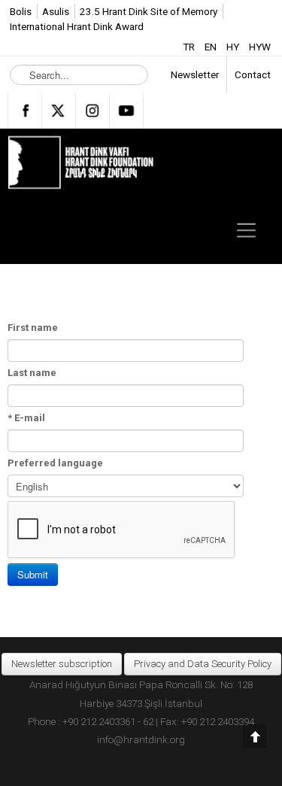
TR (190, 47)
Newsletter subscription (61, 663)
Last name (32, 372)
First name (33, 327)
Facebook (24, 111)
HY (233, 47)
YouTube (126, 111)
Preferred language (55, 463)
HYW (260, 47)
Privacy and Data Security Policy (202, 663)
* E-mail (26, 417)
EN (212, 47)
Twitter (58, 111)
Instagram (92, 111)
